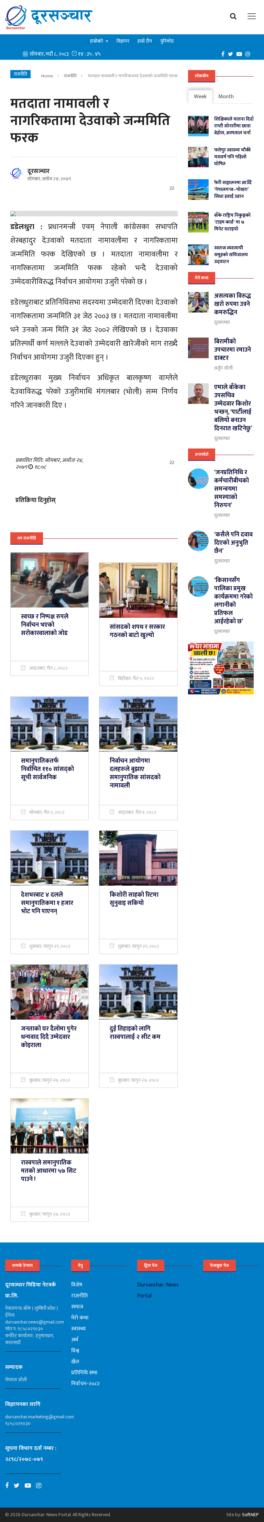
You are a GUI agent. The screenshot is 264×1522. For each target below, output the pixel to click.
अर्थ (74, 1339)
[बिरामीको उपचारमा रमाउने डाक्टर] (198, 348)
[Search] (235, 16)
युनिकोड (167, 41)
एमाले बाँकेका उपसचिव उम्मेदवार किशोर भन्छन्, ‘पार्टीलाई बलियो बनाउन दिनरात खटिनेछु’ (233, 408)
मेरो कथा (201, 277)
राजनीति (70, 76)
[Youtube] (30, 1486)
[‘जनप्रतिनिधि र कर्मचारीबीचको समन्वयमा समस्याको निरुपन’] (198, 478)
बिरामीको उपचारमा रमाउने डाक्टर (232, 350)
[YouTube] (240, 53)
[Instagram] (249, 53)
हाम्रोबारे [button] (97, 41)
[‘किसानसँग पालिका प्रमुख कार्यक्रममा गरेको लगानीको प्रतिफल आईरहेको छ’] (198, 586)
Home (47, 76)
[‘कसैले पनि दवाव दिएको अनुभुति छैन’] (198, 541)
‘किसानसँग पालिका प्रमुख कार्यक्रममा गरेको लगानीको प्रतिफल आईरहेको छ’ (233, 601)
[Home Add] (221, 667)
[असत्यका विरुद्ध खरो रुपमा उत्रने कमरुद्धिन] (198, 302)
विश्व (75, 1350)
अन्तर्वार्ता (201, 454)
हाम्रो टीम (145, 41)
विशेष (76, 1285)
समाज (77, 1306)
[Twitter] (232, 53)
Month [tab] (226, 96)
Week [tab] (200, 96)
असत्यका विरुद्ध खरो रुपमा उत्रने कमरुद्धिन (232, 304)
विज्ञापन (123, 41)
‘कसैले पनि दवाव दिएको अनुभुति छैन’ (233, 543)
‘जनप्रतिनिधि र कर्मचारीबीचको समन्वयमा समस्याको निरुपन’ (231, 489)
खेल (75, 1361)
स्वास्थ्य (78, 1328)
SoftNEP (250, 1515)
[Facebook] (224, 53)
